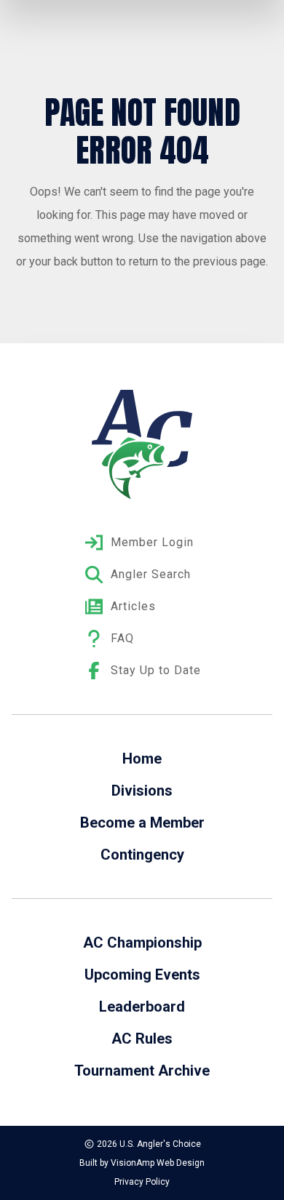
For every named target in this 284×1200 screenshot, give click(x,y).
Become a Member (142, 822)
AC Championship (142, 942)
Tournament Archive (142, 1070)
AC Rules (142, 1038)
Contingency (142, 854)
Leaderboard (142, 1006)
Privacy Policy (142, 1182)
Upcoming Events (142, 974)
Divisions (142, 790)
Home (142, 758)
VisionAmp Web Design (158, 1163)
